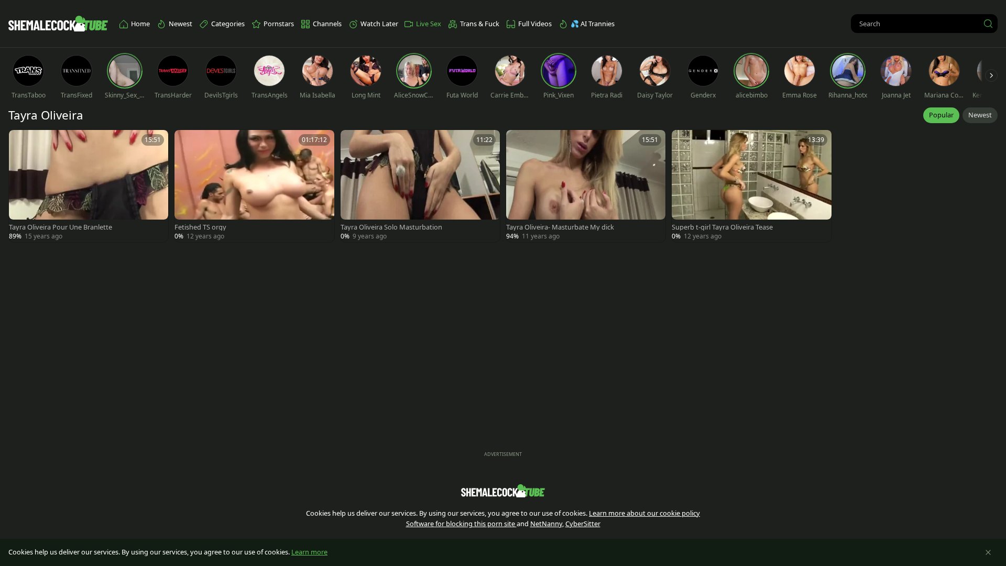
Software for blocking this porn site (461, 523)
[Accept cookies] (988, 552)
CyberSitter (582, 523)
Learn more (309, 552)
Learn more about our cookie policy (644, 513)
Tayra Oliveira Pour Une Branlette (60, 227)
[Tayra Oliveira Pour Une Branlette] (88, 186)
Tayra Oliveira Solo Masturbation (391, 227)
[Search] (988, 23)
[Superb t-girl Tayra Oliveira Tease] (751, 186)
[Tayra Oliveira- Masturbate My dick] (585, 186)
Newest (980, 114)
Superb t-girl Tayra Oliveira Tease (722, 227)
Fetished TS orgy (200, 227)
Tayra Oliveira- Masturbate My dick (560, 227)
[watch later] (21, 142)
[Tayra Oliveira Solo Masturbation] (420, 186)
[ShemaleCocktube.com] (58, 23)
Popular (941, 114)
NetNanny (546, 523)
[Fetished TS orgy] (254, 186)
